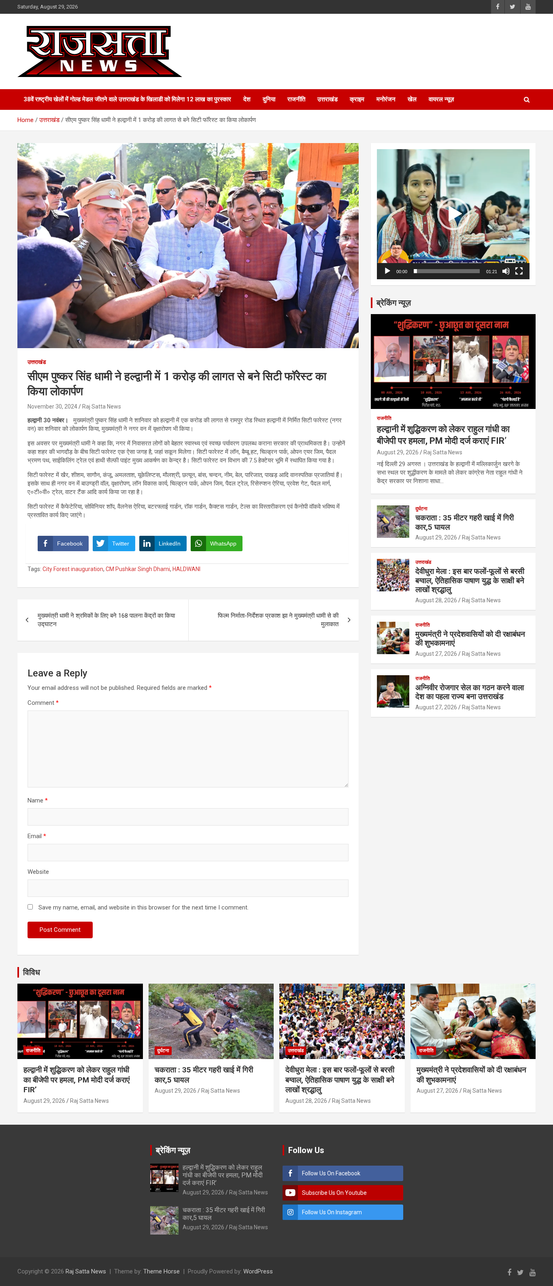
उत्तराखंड (327, 99)
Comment (43, 702)
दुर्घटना (421, 508)
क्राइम (357, 99)
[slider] (447, 271)
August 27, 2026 (436, 653)
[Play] (387, 271)
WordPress (258, 1271)
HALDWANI (186, 569)
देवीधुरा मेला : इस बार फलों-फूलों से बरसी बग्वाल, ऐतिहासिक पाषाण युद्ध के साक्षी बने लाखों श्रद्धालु (469, 581)
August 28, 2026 (436, 600)
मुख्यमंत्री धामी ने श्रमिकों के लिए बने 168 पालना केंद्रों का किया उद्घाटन (106, 620)
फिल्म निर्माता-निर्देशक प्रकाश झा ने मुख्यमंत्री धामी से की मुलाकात (278, 620)
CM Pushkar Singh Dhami (138, 569)
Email (37, 836)
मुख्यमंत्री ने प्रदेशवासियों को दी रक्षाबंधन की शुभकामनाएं (470, 638)
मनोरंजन (386, 99)
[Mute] (506, 271)
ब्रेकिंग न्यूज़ (393, 303)
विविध (31, 972)
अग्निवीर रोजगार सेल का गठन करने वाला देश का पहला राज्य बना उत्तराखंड (469, 692)
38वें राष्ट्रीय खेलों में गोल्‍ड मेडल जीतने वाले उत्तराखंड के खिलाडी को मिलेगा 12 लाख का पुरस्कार (127, 99)
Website (38, 871)
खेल (412, 99)
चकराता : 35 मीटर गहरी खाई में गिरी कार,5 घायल (464, 522)
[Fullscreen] (519, 271)
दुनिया (269, 99)
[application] (453, 214)
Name (38, 800)
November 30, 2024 (52, 406)
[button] (453, 214)
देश (247, 99)
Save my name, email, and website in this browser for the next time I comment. (143, 907)
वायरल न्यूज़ (441, 99)
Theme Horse (161, 1271)
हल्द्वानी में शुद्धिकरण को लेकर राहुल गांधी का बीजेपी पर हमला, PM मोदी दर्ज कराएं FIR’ (76, 1079)
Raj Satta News (101, 406)
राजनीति (296, 99)
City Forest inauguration (73, 569)
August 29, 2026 (398, 452)
